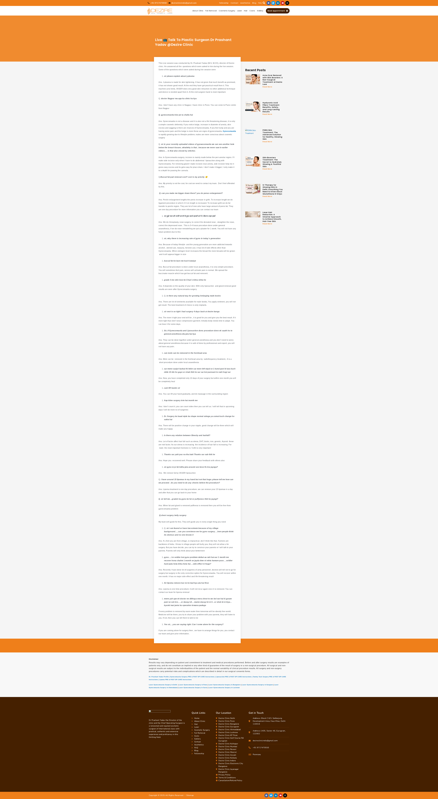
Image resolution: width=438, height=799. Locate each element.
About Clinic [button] (197, 10)
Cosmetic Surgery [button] (227, 10)
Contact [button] (234, 3)
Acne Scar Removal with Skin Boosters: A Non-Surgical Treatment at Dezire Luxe (273, 79)
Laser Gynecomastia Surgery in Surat (193, 687)
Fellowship (224, 3)
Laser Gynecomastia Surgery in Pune (193, 685)
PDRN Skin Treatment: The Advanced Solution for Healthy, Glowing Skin (272, 134)
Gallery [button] (260, 10)
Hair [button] (245, 10)
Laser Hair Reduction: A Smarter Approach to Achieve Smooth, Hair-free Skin (272, 217)
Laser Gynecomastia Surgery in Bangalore (225, 685)
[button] (264, 3)
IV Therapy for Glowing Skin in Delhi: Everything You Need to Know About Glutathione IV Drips (273, 189)
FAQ (260, 3)
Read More (267, 87)
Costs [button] (252, 10)
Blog (254, 3)
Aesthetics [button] (245, 3)
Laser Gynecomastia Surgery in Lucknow (224, 687)
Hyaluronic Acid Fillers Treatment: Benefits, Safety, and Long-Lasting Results (271, 107)
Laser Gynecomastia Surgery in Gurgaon (257, 685)
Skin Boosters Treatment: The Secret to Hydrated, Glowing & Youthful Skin (272, 162)
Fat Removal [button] (211, 10)
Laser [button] (239, 10)
